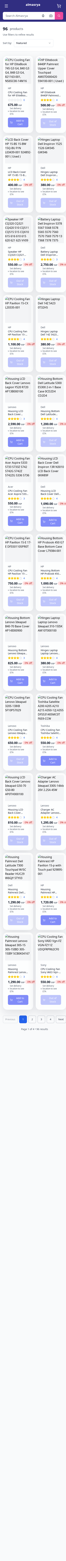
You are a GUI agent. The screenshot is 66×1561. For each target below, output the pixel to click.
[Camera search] (51, 16)
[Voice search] (43, 16)
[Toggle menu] (7, 6)
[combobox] (33, 43)
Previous (10, 1019)
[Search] (59, 16)
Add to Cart (20, 122)
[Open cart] (59, 6)
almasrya (33, 4)
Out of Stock (52, 123)
